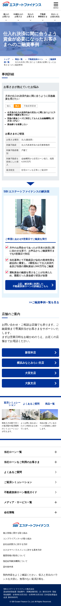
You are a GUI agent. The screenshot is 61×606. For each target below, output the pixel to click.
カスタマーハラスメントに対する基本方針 (22, 550)
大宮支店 (30, 372)
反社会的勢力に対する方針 (15, 544)
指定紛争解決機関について (15, 561)
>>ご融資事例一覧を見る (44, 302)
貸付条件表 (8, 567)
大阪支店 (30, 383)
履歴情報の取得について (14, 555)
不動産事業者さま (42, 15)
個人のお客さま (6, 15)
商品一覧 (19, 59)
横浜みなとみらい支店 (30, 362)
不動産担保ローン (35, 59)
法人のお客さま (30, 15)
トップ (6, 59)
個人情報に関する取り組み (15, 533)
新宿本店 (30, 352)
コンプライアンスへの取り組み (17, 538)
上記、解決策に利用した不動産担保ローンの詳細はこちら (30, 285)
